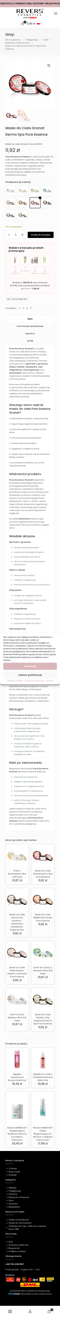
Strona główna (12, 39)
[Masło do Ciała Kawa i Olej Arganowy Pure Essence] (47, 202)
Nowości (13, 1203)
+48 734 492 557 (14, 1264)
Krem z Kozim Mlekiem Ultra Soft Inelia (17, 1017)
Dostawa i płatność (18, 1244)
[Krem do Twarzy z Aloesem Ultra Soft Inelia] (47, 190)
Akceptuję (30, 666)
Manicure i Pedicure (19, 1197)
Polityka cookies (17, 1251)
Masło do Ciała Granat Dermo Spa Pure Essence (43, 873)
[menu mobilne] (55, 13)
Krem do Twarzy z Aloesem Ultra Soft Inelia (42, 970)
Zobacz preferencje (30, 675)
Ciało (46, 39)
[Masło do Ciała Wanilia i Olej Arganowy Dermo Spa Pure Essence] (22, 215)
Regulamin (14, 1248)
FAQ (11, 1241)
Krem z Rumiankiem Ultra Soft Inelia (17, 873)
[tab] (30, 319)
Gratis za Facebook (19, 1219)
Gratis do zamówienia (20, 1222)
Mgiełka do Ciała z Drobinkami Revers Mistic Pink (43, 1077)
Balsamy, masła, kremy (17, 42)
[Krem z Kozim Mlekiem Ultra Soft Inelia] (10, 190)
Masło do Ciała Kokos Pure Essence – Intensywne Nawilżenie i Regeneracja (17, 922)
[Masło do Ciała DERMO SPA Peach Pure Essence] (22, 202)
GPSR (30, 340)
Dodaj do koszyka (40, 234)
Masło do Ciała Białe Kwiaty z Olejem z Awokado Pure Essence (17, 972)
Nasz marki (14, 1171)
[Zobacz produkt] (25, 852)
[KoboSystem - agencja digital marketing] (14, 1293)
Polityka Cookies (15, 680)
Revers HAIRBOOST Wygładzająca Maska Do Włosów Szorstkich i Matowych (17, 1133)
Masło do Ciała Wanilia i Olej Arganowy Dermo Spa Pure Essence (42, 1019)
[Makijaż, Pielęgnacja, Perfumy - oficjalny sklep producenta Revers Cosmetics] (30, 13)
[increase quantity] (22, 234)
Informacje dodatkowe (30, 326)
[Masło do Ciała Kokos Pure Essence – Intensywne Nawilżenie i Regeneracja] (10, 215)
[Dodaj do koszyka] (25, 848)
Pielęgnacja (32, 39)
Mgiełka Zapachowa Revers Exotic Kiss (17, 1077)
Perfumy (13, 1194)
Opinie (30, 333)
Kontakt (49, 680)
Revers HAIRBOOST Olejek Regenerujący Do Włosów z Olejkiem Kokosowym (43, 1133)
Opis (30, 318)
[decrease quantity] (9, 234)
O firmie (13, 1168)
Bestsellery (14, 1206)
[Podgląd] (25, 857)
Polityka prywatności (34, 680)
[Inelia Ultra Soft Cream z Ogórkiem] (35, 190)
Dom (11, 1200)
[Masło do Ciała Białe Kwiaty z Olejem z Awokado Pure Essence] (10, 202)
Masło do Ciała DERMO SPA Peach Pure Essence (42, 917)
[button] (49, 65)
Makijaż (12, 1187)
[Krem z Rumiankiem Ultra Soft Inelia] (22, 190)
